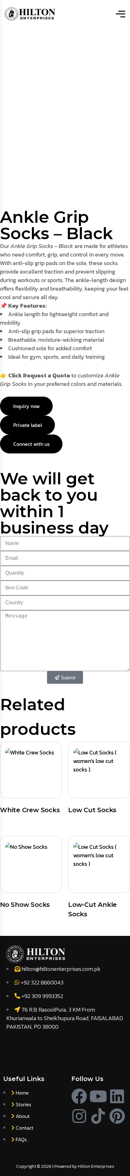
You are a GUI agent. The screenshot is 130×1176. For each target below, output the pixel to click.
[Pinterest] (117, 1116)
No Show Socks (25, 904)
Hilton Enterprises (96, 1166)
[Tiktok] (98, 1116)
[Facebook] (79, 1096)
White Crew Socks (30, 810)
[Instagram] (79, 1116)
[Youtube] (98, 1096)
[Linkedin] (117, 1096)
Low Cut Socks (92, 810)
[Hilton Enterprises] (30, 14)
